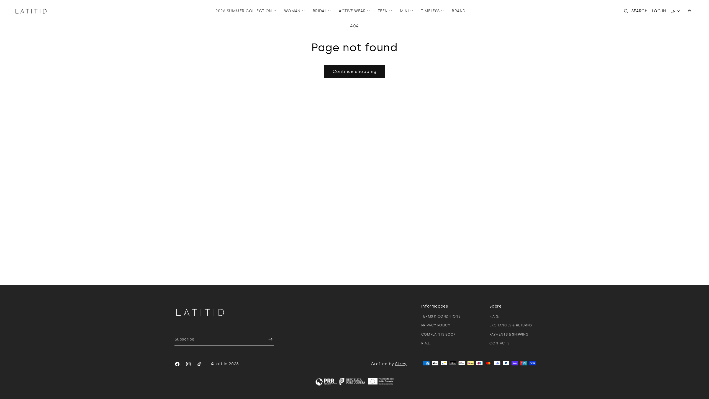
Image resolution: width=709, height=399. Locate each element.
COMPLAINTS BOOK (438, 334)
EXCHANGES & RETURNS (510, 325)
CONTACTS (499, 343)
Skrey (401, 364)
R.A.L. (426, 343)
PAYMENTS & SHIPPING (508, 334)
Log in (659, 11)
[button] (246, 11)
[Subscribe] (268, 339)
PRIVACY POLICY (435, 325)
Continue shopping (355, 71)
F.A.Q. (494, 316)
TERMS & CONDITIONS (441, 316)
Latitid (221, 364)
